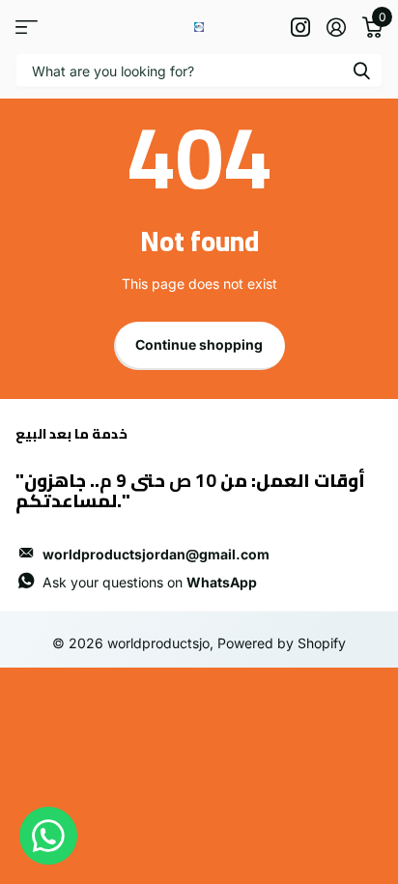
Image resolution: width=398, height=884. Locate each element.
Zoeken (361, 70)
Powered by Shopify (281, 643)
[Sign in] (336, 27)
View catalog (26, 26)
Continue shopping (199, 344)
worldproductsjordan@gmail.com (156, 554)
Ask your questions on (150, 582)
